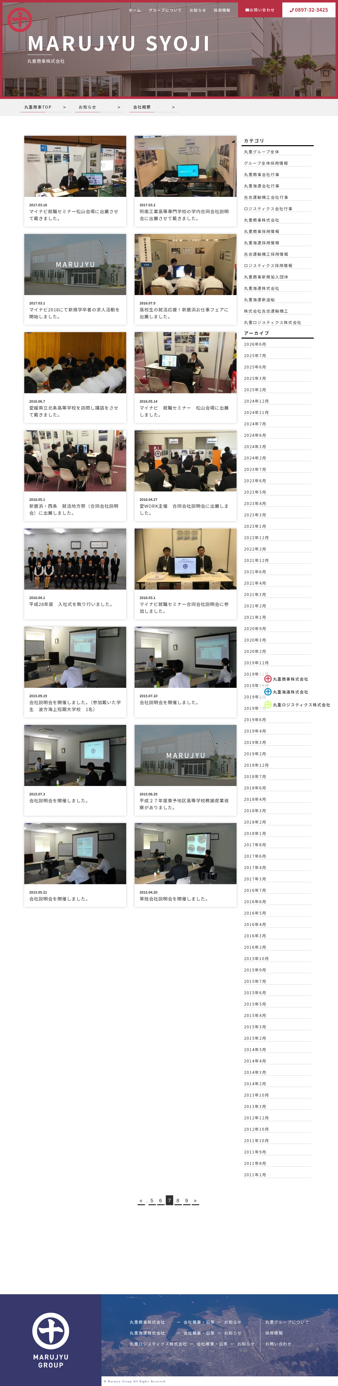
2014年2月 (255, 1083)
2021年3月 (255, 594)
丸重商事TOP (38, 107)
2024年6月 (255, 435)
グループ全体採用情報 (266, 163)
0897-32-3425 (311, 10)
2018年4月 (255, 799)
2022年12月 (256, 537)
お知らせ (198, 10)
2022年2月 (255, 549)
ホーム (135, 10)
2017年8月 (255, 845)
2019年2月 (255, 754)
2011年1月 (255, 1175)
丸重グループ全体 (261, 152)
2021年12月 (256, 560)
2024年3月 (255, 446)
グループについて (165, 10)
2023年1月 (255, 526)
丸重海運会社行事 (262, 186)
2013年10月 (256, 1095)
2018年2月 (255, 822)
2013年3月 (255, 1106)
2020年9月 (255, 628)
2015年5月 (255, 1004)
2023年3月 (255, 515)
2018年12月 (256, 765)
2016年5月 (255, 913)
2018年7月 (255, 776)
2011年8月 (255, 1163)
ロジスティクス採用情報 (268, 265)
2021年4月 (255, 583)
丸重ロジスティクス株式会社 (302, 705)
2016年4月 (255, 924)
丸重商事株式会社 (291, 679)
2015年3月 (255, 1027)
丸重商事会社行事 (262, 174)
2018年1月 (255, 833)
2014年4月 (255, 1061)
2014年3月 (255, 1072)
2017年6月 (255, 856)
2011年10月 (256, 1140)
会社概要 (142, 107)
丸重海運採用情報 (262, 243)
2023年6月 (255, 481)
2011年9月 (255, 1152)
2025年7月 (255, 355)
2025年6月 (255, 367)
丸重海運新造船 (259, 299)
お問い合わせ (262, 10)
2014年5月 (255, 1049)
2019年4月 (255, 731)
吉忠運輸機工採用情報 (266, 254)
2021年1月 (255, 617)
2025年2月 (255, 390)
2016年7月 (255, 890)
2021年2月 (255, 606)
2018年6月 (255, 788)
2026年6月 (255, 344)
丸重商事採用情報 (262, 231)
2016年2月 (255, 947)
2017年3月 (255, 879)
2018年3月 (255, 810)
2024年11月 (256, 412)
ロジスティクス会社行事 (268, 208)
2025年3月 (255, 378)
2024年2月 (255, 458)
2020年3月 (255, 640)
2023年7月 (255, 469)
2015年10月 (256, 958)
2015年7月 (255, 981)
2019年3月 (255, 742)
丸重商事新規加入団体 (266, 277)
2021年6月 (255, 572)
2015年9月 (255, 970)
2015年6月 (255, 992)
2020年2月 (255, 651)
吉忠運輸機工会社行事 (266, 197)
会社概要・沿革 (199, 1322)
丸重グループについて (287, 1322)
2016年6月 (255, 901)
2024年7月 (255, 424)
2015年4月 (255, 1015)
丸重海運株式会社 (291, 692)
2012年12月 (256, 1118)
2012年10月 (256, 1129)
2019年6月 (255, 719)
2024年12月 (256, 401)
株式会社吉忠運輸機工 (266, 311)
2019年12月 (256, 663)
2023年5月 (255, 492)
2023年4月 (255, 503)
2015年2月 (255, 1038)
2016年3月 (255, 936)
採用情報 (222, 10)
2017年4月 (255, 867)
